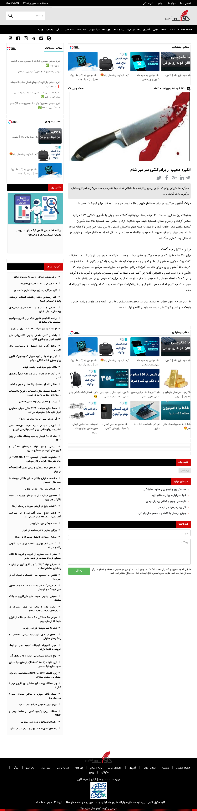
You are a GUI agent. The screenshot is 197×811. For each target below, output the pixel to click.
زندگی (59, 29)
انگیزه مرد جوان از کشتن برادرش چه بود (165, 501)
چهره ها (106, 29)
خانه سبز (69, 29)
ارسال (79, 571)
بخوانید (49, 29)
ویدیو (40, 29)
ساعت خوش (159, 29)
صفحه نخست (185, 29)
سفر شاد (81, 29)
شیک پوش (93, 29)
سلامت (172, 29)
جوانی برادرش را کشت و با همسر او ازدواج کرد (162, 513)
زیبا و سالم (119, 29)
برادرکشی (184, 470)
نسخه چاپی (77, 88)
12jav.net (185, 83)
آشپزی (146, 29)
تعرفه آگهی (148, 3)
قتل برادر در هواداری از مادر (172, 507)
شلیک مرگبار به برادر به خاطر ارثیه (169, 495)
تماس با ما (185, 3)
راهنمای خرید (133, 29)
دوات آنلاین (183, 204)
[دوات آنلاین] (177, 15)
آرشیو (160, 3)
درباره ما (171, 3)
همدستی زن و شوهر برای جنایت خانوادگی (165, 489)
